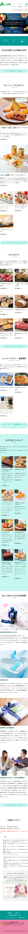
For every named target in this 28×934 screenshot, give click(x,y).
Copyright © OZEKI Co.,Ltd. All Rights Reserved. (15, 931)
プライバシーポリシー (10, 917)
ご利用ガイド (17, 913)
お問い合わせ (22, 917)
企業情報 (9, 913)
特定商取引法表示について (15, 915)
